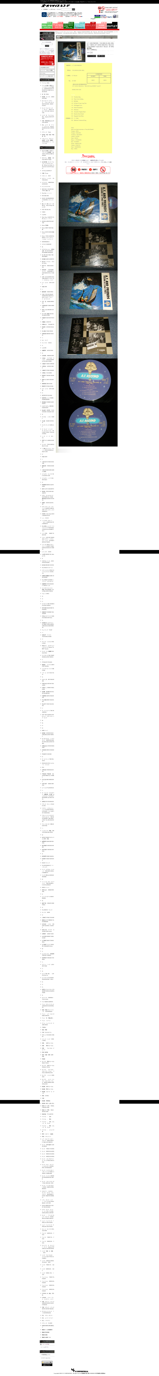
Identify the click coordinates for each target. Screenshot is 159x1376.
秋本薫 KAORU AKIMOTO (48, 259)
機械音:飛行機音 (45, 1332)
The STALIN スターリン (47, 567)
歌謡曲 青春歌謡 (46, 1100)
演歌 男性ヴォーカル (47, 1045)
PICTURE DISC (45, 195)
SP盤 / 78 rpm (45, 173)
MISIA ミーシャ (45, 887)
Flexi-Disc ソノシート (47, 193)
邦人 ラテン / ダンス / (47, 1315)
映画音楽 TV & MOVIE (47, 1114)
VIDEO (43, 212)
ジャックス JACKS (46, 551)
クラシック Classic (46, 132)
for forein (43, 73)
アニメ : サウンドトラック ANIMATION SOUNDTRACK (48, 1006)
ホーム (56, 31)
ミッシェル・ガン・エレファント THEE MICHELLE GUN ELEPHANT (48, 883)
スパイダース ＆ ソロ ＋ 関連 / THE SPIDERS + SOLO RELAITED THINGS (48, 589)
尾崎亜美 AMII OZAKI (47, 383)
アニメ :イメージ (46, 1020)
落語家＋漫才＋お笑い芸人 (48, 1103)
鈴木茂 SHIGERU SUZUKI (48, 565)
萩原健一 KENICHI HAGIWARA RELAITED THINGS (48, 735)
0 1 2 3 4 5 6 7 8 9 (46, 186)
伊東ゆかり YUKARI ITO (48, 324)
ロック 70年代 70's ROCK (48, 1148)
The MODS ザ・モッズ (47, 909)
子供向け (44, 1027)
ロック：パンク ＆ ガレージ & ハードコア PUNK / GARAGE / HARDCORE (48, 1172)
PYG (43, 767)
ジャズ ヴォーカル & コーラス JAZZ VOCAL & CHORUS (48, 1257)
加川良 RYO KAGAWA (47, 395)
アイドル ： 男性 (46, 1119)
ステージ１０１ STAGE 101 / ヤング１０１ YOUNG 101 (48, 572)
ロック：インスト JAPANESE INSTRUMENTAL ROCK (48, 1177)
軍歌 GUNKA (45, 1095)
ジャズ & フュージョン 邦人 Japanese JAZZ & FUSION (48, 117)
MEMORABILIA (45, 241)
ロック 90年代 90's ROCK (48, 1153)
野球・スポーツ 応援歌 (47, 1134)
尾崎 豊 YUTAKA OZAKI (47, 386)
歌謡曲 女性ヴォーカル (48, 1086)
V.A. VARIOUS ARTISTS (47, 1001)
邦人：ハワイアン (46, 1320)
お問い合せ (52, 9)
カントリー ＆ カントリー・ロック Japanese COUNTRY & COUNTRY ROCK (48, 1247)
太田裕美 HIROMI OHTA (48, 355)
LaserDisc (44, 214)
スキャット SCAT (46, 175)
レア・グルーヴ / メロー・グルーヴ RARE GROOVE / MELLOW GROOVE (48, 1140)
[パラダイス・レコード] (55, 5)
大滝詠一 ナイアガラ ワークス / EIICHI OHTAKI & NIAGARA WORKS (48, 360)
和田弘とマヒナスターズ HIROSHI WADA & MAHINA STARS (48, 991)
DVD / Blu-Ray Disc (46, 209)
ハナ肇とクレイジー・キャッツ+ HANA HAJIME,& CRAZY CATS (48, 450)
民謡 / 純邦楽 (45, 1052)
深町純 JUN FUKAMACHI (48, 801)
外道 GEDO (44, 456)
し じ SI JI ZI (45, 518)
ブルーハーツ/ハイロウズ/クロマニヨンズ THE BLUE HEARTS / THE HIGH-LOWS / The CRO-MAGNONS (48, 818)
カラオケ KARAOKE (46, 244)
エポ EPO (44, 347)
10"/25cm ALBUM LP (47, 170)
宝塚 (43, 1098)
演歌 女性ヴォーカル (47, 1043)
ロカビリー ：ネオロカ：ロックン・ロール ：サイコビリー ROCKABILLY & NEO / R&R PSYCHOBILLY (48, 1194)
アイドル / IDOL (45, 83)
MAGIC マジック (46, 862)
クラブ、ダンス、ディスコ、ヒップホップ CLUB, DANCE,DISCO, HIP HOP (47, 1211)
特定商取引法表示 (45, 67)
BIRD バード (45, 730)
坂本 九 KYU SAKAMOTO (48, 488)
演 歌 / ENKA (45, 94)
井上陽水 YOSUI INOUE (47, 331)
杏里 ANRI (44, 286)
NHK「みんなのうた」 (47, 1032)
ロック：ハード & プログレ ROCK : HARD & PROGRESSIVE (48, 1187)
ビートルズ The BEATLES (48, 787)
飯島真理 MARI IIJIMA (47, 291)
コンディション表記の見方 (47, 76)
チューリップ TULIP (47, 629)
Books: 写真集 (45, 225)
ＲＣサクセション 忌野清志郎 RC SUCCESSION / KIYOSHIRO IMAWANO (48, 251)
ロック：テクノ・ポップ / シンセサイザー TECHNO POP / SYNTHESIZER (48, 1166)
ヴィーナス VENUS (47, 342)
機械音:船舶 (44, 1334)
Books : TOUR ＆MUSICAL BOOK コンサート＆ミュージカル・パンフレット (48, 237)
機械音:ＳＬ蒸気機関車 (47, 1329)
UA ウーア (45, 340)
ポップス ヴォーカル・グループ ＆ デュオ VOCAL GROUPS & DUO (48, 1071)
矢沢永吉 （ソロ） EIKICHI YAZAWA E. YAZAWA (48, 926)
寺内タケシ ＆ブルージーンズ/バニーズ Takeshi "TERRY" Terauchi (48, 647)
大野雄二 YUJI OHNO (47, 372)
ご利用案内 (45, 9)
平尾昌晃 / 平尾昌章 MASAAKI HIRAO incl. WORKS (48, 775)
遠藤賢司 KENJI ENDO (47, 350)
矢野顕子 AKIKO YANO (48, 933)
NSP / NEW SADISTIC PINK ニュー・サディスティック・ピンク (48, 716)
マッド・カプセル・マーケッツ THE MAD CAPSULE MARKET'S (48, 871)
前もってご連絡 (108, 162)
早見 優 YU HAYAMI (46, 754)
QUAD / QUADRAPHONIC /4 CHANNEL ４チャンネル (48, 200)
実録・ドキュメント (46, 1136)
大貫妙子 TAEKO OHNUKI (48, 363)
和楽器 (43, 1058)
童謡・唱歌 (44, 1029)
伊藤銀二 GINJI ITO (46, 321)
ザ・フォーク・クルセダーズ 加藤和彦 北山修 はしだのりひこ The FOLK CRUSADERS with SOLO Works (48, 796)
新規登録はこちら (46, 1354)
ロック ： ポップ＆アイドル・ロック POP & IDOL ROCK (48, 1160)
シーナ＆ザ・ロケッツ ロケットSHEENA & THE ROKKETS (48, 522)
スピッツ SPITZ (45, 593)
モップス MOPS (46, 912)
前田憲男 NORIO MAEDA (48, 856)
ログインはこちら (46, 1357)
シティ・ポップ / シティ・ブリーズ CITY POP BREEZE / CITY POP (48, 1201)
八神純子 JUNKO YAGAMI (48, 917)
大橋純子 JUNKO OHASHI (48, 370)
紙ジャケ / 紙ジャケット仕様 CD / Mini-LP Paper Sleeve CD (48, 205)
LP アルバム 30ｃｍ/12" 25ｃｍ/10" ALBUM (102, 31)
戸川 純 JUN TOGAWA (47, 662)
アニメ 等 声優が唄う (48, 1018)
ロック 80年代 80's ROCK (48, 1151)
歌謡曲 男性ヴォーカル (48, 1089)
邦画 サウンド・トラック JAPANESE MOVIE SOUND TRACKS (48, 1303)
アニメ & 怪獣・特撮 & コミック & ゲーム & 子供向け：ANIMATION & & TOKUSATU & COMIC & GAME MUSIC (48, 88)
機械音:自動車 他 (46, 1337)
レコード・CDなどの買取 (47, 70)
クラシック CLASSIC (47, 1323)
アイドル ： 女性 (46, 1116)
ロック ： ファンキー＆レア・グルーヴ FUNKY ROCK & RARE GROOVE (48, 1217)
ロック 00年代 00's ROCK (48, 1156)
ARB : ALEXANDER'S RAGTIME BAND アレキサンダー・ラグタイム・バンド (48, 278)
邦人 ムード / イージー (47, 1318)
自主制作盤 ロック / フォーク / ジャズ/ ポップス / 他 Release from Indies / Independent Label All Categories (48, 165)
